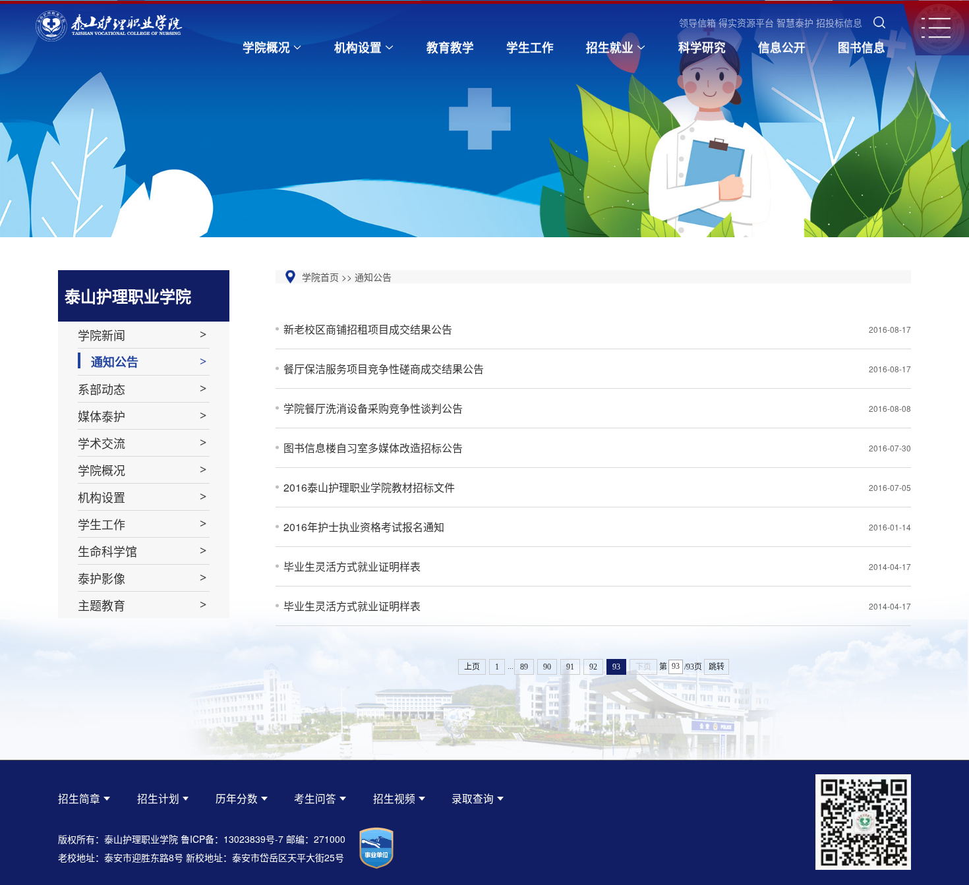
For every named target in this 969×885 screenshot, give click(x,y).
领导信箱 (697, 22)
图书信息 (861, 47)
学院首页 (320, 276)
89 (524, 666)
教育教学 (450, 47)
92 (593, 666)
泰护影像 (101, 577)
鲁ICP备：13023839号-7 (232, 838)
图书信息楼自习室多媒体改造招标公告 (597, 447)
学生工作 (530, 47)
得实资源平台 (746, 22)
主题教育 (101, 605)
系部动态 (101, 388)
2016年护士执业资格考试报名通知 (597, 526)
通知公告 (114, 361)
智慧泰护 (795, 22)
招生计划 (158, 798)
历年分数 (237, 798)
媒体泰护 (101, 415)
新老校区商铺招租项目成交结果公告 (597, 329)
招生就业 (609, 47)
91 (570, 666)
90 (547, 666)
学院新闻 (101, 334)
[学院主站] (109, 28)
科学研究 (702, 47)
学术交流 (101, 442)
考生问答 (315, 798)
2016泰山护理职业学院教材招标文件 (597, 487)
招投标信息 (839, 22)
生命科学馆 (107, 550)
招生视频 (394, 798)
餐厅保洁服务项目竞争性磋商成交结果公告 (597, 368)
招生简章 (79, 798)
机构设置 (358, 47)
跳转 (716, 666)
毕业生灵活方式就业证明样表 (597, 566)
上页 (472, 666)
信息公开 (782, 47)
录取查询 (473, 798)
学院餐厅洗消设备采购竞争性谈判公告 (597, 408)
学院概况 (266, 47)
